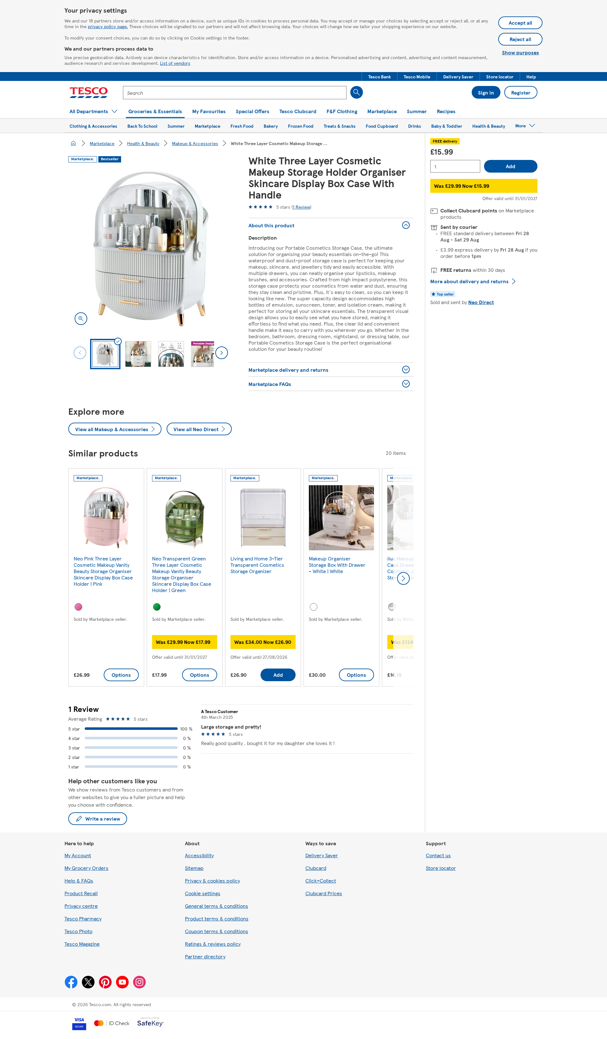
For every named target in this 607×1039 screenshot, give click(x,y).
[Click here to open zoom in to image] (81, 318)
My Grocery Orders (86, 867)
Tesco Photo (78, 931)
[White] (313, 607)
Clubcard (315, 867)
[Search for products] (356, 92)
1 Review (301, 207)
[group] (106, 578)
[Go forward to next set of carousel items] (403, 578)
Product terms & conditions (216, 918)
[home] (73, 143)
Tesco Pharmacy (82, 918)
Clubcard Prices (323, 893)
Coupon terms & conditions (216, 931)
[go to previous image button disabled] (80, 352)
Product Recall (81, 893)
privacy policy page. (108, 26)
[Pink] (78, 607)
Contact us (438, 855)
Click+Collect (320, 880)
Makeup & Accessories (195, 143)
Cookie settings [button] (202, 893)
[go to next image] (221, 352)
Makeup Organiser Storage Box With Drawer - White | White (337, 565)
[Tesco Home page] (89, 92)
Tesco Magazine (82, 943)
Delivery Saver (321, 855)
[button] (379, 76)
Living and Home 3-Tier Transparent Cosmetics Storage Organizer (257, 565)
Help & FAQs (78, 880)
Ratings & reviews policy (213, 943)
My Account (77, 855)
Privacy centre (81, 905)
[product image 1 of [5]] (150, 248)
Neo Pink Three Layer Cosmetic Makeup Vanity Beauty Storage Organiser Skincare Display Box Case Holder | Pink (103, 571)
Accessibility (199, 855)
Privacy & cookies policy (212, 880)
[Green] (157, 607)
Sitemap (194, 867)
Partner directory (205, 956)
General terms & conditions (216, 905)
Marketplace (102, 143)
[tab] (105, 354)
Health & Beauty (143, 143)
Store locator (441, 867)
